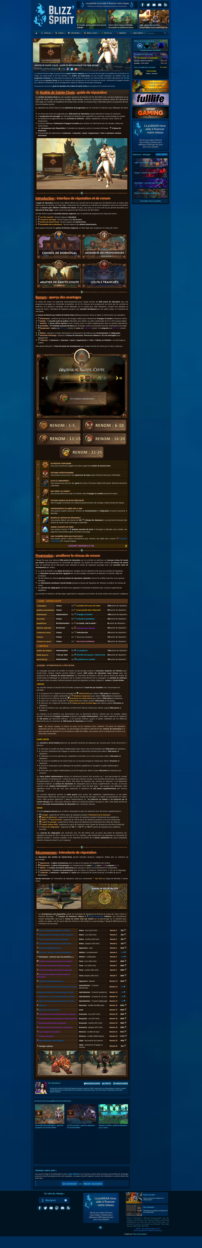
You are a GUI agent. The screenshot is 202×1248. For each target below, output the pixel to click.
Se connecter (70, 1183)
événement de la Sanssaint (99, 815)
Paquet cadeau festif (49, 824)
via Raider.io (163, 41)
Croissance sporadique (85, 619)
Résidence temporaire (82, 696)
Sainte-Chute (83, 693)
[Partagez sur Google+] (75, 69)
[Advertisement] (107, 4)
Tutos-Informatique (140, 1234)
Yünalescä (54, 69)
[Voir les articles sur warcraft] (38, 40)
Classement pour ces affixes (150, 50)
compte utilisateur (73, 1174)
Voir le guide (163, 54)
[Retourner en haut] (100, 1227)
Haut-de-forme (56, 819)
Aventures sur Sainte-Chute (81, 698)
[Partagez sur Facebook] (67, 69)
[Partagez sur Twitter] (71, 69)
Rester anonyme (93, 1183)
